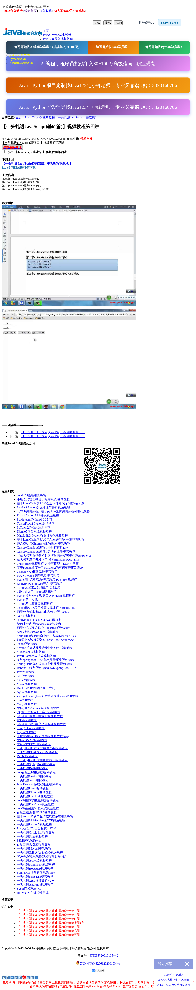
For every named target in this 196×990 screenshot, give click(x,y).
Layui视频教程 (26, 732)
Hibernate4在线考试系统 (33, 892)
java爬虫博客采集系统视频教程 (38, 800)
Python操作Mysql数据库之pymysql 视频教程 (46, 595)
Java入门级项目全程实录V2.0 (36, 828)
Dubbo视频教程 (27, 756)
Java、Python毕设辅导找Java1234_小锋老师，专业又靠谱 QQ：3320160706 (98, 107)
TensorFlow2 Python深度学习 (36, 523)
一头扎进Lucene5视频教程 (34, 824)
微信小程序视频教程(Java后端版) (39, 623)
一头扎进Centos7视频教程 (34, 776)
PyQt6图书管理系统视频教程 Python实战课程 (47, 579)
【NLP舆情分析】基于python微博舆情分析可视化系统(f (54, 511)
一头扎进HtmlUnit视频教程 (35, 796)
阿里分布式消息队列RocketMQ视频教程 (43, 627)
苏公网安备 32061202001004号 (100, 963)
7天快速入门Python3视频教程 (36, 591)
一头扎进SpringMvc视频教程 (36, 864)
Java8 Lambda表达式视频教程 (36, 656)
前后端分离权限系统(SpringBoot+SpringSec (45, 639)
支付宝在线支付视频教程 (34, 744)
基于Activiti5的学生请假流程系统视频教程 (45, 816)
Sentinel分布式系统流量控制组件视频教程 (45, 647)
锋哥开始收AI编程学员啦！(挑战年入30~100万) (46, 47)
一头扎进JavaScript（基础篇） (78, 117)
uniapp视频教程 (27, 643)
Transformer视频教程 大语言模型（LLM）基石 (48, 563)
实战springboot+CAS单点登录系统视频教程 (45, 660)
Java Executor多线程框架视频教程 (39, 784)
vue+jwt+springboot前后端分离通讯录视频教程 (47, 696)
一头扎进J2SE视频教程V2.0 (35, 880)
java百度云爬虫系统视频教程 (36, 772)
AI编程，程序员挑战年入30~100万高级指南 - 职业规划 (98, 63)
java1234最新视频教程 (31, 495)
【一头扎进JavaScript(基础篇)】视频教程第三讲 (53, 432)
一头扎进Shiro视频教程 (32, 836)
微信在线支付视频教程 (32, 740)
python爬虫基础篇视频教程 (35, 603)
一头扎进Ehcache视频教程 (34, 792)
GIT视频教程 (25, 676)
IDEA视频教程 (27, 720)
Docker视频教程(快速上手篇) (36, 688)
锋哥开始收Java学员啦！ (113, 47)
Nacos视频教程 (27, 615)
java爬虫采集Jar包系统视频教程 (38, 808)
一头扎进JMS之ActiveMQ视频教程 (40, 852)
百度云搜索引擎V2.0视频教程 (37, 812)
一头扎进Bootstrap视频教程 (35, 868)
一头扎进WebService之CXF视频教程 (41, 820)
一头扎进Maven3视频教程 (34, 848)
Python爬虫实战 (27, 599)
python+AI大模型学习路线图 (173, 984)
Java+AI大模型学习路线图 (173, 979)
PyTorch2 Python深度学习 (33, 527)
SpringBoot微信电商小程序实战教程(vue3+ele (47, 635)
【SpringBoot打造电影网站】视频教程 (42, 760)
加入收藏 (45, 10)
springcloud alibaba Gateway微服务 (39, 619)
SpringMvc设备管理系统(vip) (36, 872)
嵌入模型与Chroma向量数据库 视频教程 (43, 543)
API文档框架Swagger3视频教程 (38, 631)
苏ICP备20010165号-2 (104, 955)
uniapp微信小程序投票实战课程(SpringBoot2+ (47, 607)
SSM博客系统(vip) (29, 840)
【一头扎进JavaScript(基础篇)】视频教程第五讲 (53, 436)
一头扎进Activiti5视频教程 (34, 860)
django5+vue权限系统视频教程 (37, 571)
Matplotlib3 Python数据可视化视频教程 (42, 535)
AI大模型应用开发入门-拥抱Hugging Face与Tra (48, 559)
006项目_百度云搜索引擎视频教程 (40, 716)
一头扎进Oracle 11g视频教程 (36, 832)
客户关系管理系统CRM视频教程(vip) (41, 856)
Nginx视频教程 (27, 692)
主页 (19, 117)
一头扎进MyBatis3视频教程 (35, 876)
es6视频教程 (25, 700)
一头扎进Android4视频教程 (35, 884)
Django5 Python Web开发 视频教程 (39, 583)
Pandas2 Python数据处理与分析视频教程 (43, 507)
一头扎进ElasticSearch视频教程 (37, 752)
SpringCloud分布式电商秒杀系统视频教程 (44, 664)
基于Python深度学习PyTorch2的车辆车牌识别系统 (50, 567)
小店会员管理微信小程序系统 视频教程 (43, 499)
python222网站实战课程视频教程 (38, 587)
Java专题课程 (25, 672)
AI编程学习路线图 (173, 974)
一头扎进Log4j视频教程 (33, 788)
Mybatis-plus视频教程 (31, 652)
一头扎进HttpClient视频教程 (35, 804)
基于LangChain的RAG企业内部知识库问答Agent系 (50, 503)
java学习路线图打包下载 (19, 167)
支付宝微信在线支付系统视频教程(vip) (43, 736)
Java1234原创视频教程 (40, 117)
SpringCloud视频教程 (31, 728)
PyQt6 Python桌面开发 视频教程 (38, 575)
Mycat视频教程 (27, 684)
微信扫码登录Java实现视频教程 (38, 708)
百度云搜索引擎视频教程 (34, 844)
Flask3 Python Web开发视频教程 (38, 515)
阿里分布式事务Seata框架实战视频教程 (43, 611)
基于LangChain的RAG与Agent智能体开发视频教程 (50, 539)
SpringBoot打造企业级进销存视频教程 (42, 748)
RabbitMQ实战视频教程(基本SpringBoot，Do (46, 668)
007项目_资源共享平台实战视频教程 (41, 724)
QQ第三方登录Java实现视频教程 (38, 712)
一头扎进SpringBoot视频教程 (36, 764)
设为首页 (30, 10)
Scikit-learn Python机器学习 (34, 519)
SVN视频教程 (26, 680)
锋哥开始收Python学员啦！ (164, 47)
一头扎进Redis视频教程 (32, 768)
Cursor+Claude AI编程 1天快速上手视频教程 (46, 551)
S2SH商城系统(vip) (29, 888)
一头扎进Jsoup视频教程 (32, 780)
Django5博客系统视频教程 (34, 531)
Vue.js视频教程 (27, 704)
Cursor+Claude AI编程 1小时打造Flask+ (42, 547)
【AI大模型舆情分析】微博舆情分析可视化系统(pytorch (54, 555)
